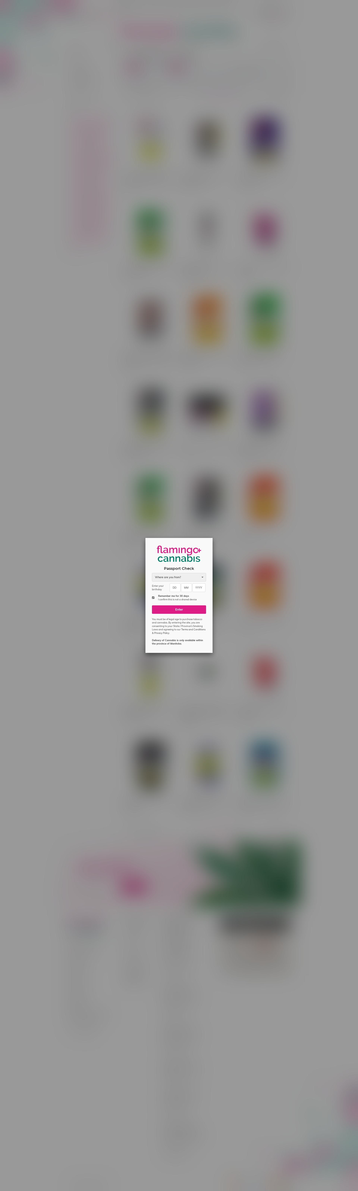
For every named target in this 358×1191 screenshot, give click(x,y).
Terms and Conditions (193, 629)
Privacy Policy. (162, 632)
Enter (179, 609)
